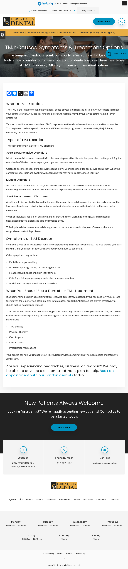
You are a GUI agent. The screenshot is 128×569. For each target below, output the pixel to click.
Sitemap (69, 553)
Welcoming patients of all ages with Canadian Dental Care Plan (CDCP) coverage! (62, 32)
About (39, 499)
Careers (101, 499)
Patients (88, 499)
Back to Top (80, 553)
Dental (76, 499)
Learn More (64, 427)
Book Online (104, 21)
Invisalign (64, 499)
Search (60, 553)
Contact (114, 499)
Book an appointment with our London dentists (60, 373)
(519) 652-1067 (88, 11)
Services (51, 499)
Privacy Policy (48, 553)
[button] (117, 54)
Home (29, 499)
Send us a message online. (104, 463)
